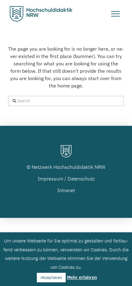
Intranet (66, 190)
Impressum (50, 179)
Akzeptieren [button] (51, 277)
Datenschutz (81, 179)
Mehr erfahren (82, 277)
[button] (115, 14)
